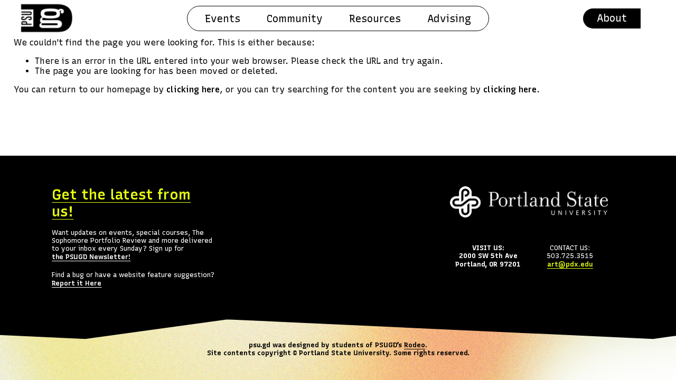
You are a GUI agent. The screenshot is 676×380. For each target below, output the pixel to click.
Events (222, 19)
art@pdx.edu (570, 264)
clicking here (193, 89)
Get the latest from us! (121, 203)
